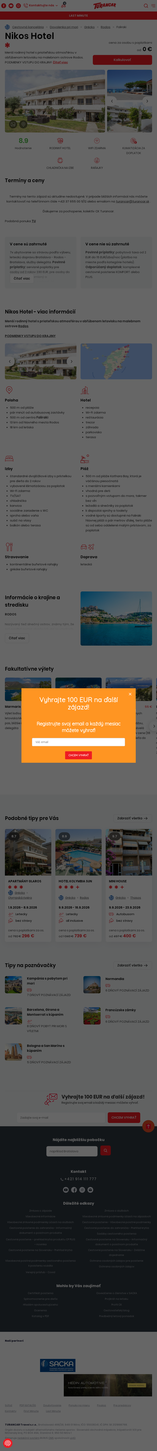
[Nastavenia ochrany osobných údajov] (7, 1443)
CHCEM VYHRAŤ (78, 755)
